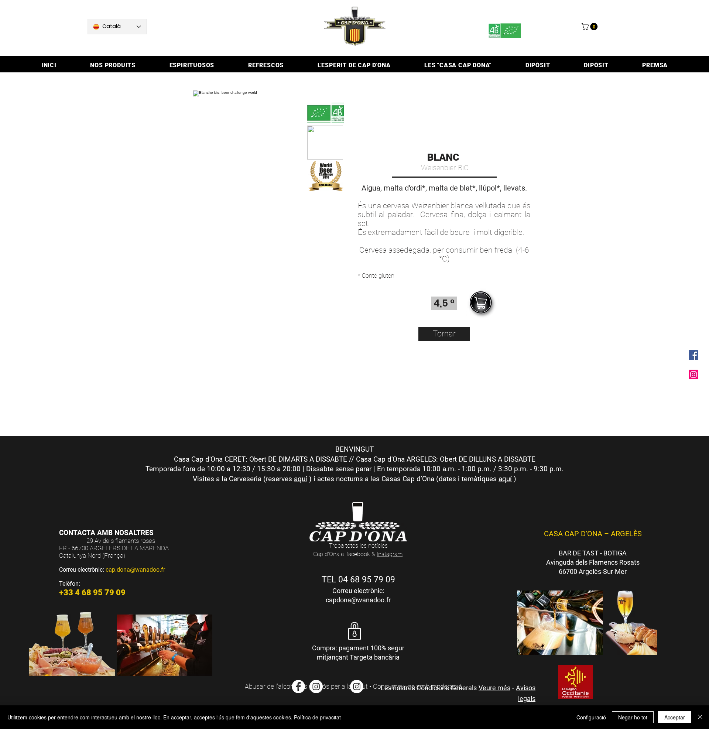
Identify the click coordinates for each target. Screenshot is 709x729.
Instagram (390, 554)
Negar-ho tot (632, 717)
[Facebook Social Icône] (693, 355)
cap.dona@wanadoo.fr (135, 569)
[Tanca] (700, 717)
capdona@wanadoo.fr (358, 600)
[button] (590, 26)
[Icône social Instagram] (693, 374)
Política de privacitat (317, 717)
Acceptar (674, 717)
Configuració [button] (591, 717)
